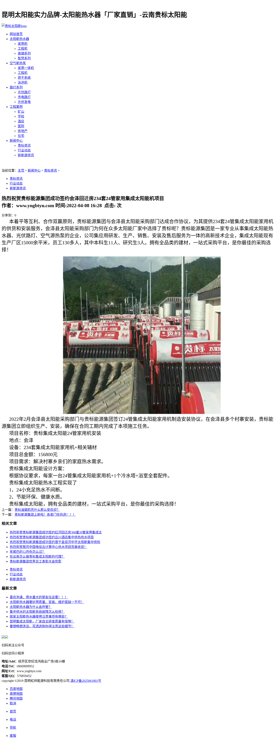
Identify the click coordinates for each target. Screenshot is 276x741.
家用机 (22, 43)
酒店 (21, 121)
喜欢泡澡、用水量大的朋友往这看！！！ (39, 597)
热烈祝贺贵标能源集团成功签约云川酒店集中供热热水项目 (52, 537)
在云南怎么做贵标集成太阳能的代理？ (37, 556)
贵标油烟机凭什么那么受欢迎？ (37, 509)
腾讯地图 (16, 698)
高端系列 (24, 53)
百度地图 (16, 689)
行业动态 (24, 150)
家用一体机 (26, 68)
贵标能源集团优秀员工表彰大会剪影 (35, 561)
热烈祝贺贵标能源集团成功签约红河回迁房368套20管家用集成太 (56, 532)
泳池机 (22, 82)
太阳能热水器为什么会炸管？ (31, 607)
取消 (13, 703)
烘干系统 (24, 77)
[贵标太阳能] (14, 26)
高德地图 (16, 693)
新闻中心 (16, 140)
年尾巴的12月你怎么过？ (27, 551)
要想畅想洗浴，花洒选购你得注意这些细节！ (42, 626)
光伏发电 (24, 102)
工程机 (22, 48)
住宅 (21, 135)
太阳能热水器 (19, 39)
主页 (21, 170)
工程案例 (16, 106)
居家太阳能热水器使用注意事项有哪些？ (39, 616)
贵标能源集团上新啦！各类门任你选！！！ (45, 514)
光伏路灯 (24, 92)
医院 (21, 126)
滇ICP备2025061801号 (85, 680)
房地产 (22, 131)
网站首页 (16, 34)
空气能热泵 (18, 63)
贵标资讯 (24, 145)
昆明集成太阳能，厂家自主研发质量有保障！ (42, 621)
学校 (21, 116)
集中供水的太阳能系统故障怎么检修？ (37, 611)
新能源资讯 (26, 155)
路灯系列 (16, 87)
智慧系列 (24, 58)
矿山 (21, 111)
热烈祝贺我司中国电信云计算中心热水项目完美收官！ (48, 547)
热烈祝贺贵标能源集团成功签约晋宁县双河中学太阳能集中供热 (55, 542)
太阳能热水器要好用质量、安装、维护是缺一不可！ (47, 602)
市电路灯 (24, 97)
